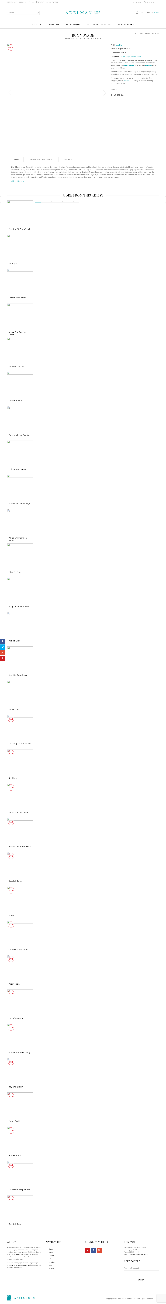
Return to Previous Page (148, 34)
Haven (12, 915)
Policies (51, 1268)
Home (67, 38)
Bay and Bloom (16, 1087)
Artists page (17, 1263)
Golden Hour (15, 1155)
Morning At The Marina (20, 743)
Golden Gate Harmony (19, 1052)
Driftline (13, 778)
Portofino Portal (16, 1018)
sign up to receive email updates (22, 1265)
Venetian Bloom (16, 366)
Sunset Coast (15, 709)
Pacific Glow (14, 641)
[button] (38, 201)
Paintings (126, 56)
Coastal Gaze (15, 1224)
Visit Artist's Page (17, 181)
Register (150, 2)
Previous (9, 92)
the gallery (15, 1254)
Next (104, 92)
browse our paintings (30, 1263)
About (51, 1252)
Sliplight (13, 263)
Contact (51, 1255)
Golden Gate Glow (17, 469)
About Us (36, 24)
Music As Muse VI (126, 24)
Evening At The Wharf (19, 229)
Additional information (41, 159)
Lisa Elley (119, 45)
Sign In (138, 2)
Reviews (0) (67, 159)
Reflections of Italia (18, 812)
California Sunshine (18, 949)
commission (129, 65)
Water (86, 38)
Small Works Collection (99, 24)
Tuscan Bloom (15, 400)
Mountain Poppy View (19, 1189)
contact (148, 65)
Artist (17, 159)
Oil (121, 56)
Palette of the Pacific (19, 435)
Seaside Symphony (18, 675)
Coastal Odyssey (17, 881)
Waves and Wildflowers (20, 846)
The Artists (53, 24)
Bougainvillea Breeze (19, 606)
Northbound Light (17, 297)
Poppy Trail (14, 1121)
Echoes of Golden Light (20, 503)
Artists (51, 1259)
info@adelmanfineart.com (138, 1254)
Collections (76, 38)
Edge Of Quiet (15, 572)
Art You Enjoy (73, 24)
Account (51, 1265)
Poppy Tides (14, 984)
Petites (133, 56)
